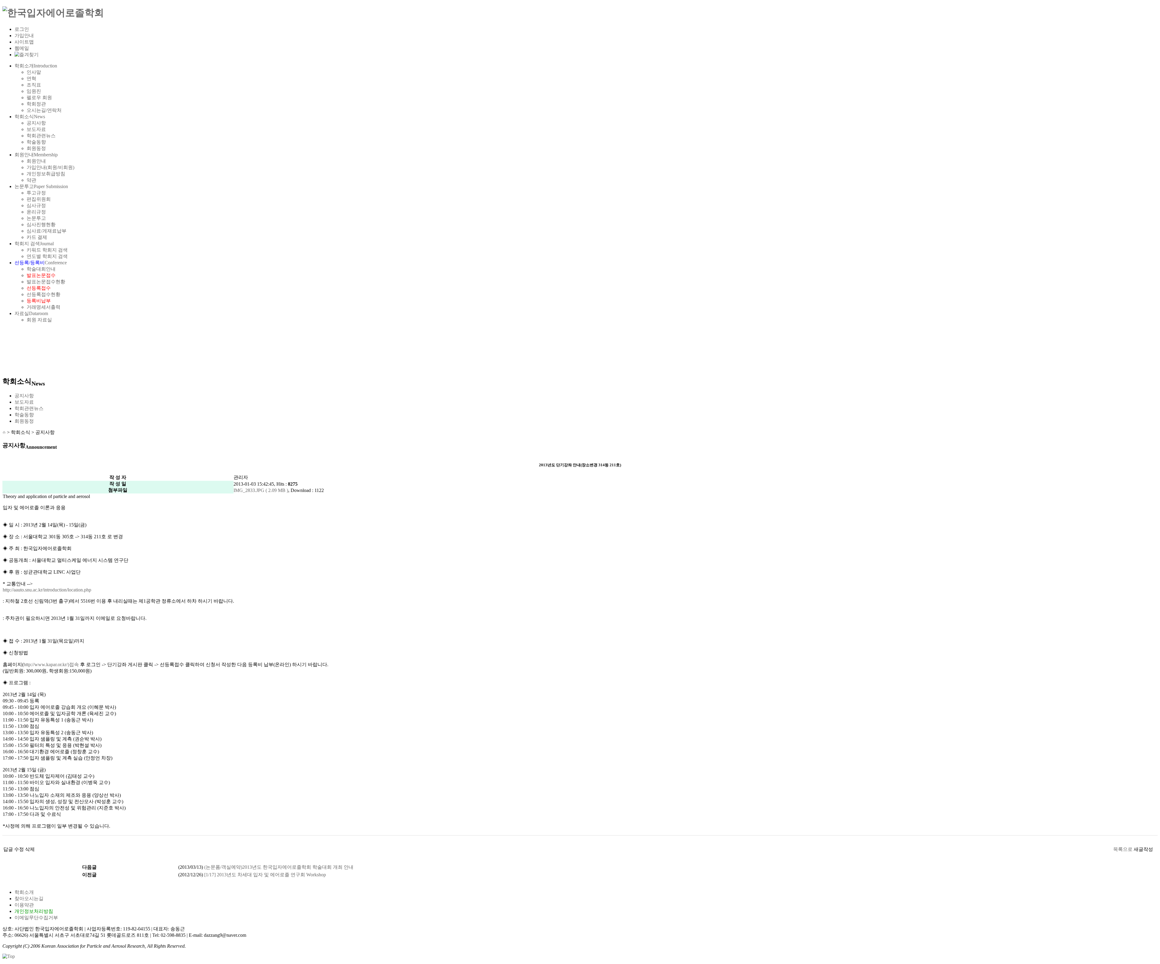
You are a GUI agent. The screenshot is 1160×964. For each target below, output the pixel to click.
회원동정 (36, 148)
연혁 (31, 78)
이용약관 (24, 904)
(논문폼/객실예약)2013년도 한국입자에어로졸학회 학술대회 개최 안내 (278, 867)
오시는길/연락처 (44, 110)
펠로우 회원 (39, 97)
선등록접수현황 (43, 294)
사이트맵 (24, 41)
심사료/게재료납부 (46, 230)
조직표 (34, 84)
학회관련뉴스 (41, 135)
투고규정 (36, 192)
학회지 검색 (34, 243)
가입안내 (24, 35)
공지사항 (36, 122)
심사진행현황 (41, 224)
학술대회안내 (41, 269)
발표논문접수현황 (46, 281)
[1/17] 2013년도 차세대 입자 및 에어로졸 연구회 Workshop (265, 874)
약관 (31, 180)
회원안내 (36, 154)
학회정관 (36, 103)
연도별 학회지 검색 (47, 256)
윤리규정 (36, 211)
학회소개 (35, 65)
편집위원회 (39, 199)
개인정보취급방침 (46, 173)
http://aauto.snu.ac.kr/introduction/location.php (47, 589)
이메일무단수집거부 (36, 917)
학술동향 (36, 142)
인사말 (34, 72)
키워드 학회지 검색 (47, 249)
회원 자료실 (39, 319)
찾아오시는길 (29, 898)
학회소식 (29, 116)
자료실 (31, 313)
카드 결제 (37, 237)
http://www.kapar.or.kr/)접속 (51, 664)
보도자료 (36, 129)
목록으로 (1123, 849)
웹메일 (21, 48)
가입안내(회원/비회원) (50, 167)
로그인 (21, 29)
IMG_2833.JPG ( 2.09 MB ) (261, 490)
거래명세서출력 (43, 307)
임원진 (34, 91)
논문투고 (41, 186)
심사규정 (36, 205)
